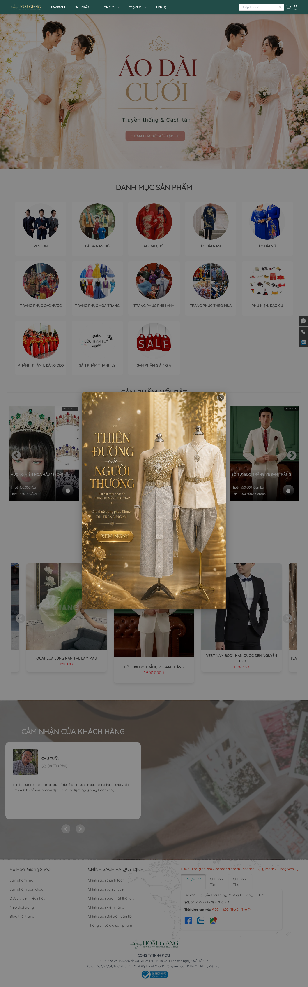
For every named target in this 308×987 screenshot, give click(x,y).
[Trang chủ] (29, 7)
